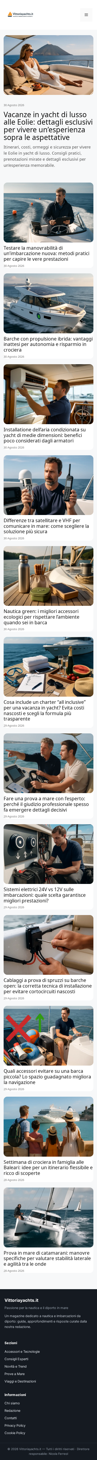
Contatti (11, 1418)
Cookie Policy (15, 1433)
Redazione (12, 1411)
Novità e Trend (16, 1366)
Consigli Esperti (16, 1359)
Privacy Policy (15, 1425)
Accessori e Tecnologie (22, 1352)
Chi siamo (12, 1403)
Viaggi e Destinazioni (20, 1381)
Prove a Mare (15, 1374)
